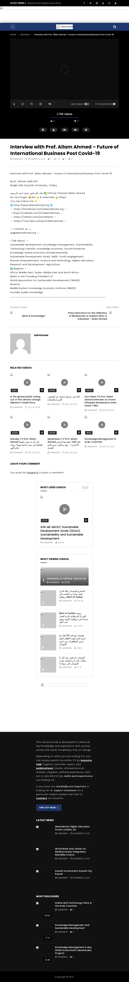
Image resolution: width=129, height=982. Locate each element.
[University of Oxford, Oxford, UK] (64, 576)
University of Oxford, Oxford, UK (66, 578)
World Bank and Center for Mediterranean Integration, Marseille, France (70, 851)
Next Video (113, 307)
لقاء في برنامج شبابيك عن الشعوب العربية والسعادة (64, 398)
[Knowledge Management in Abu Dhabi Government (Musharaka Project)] (44, 954)
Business (25, 34)
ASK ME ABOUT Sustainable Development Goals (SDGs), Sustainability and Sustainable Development (61, 532)
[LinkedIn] (97, 3)
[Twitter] (90, 3)
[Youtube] (103, 3)
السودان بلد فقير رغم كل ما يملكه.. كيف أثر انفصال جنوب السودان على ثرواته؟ (72, 660)
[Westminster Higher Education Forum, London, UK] (44, 834)
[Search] (115, 27)
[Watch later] (109, 3)
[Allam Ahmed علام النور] (64, 26)
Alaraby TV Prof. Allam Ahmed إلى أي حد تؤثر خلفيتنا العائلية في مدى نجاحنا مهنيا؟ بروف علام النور (26, 443)
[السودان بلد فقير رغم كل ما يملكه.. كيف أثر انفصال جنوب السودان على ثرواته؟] (48, 665)
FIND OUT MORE (48, 807)
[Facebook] (84, 3)
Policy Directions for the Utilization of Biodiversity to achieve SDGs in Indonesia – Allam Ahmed (87, 315)
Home (13, 34)
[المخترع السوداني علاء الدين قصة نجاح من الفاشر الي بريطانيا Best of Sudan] (48, 598)
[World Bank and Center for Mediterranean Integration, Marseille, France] (44, 856)
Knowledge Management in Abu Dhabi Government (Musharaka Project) (73, 950)
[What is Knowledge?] (15, 316)
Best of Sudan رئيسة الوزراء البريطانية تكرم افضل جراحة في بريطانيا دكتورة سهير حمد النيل (73, 618)
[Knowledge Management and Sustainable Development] (44, 932)
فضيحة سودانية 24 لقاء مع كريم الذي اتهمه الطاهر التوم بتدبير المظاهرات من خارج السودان (72, 640)
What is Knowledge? (33, 315)
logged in (32, 472)
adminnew (18, 159)
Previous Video (18, 307)
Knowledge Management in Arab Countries (100, 440)
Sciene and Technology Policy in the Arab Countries (73, 904)
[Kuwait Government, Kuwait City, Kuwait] (44, 878)
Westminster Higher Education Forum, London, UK (45, 3)
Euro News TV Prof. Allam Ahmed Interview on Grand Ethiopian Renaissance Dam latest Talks (100, 401)
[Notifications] (115, 3)
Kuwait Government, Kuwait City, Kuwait (73, 872)
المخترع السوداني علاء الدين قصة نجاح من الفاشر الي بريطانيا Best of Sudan (72, 594)
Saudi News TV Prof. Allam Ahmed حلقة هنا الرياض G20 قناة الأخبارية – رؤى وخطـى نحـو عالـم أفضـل (64, 443)
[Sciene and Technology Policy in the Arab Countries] (44, 910)
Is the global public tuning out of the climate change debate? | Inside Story (25, 399)
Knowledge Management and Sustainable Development (72, 926)
